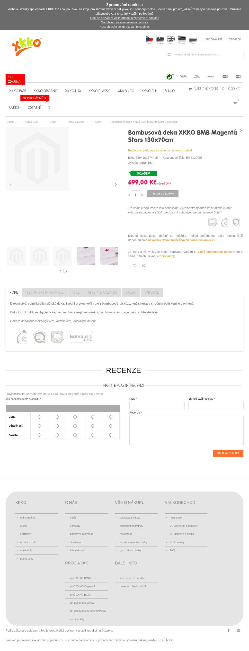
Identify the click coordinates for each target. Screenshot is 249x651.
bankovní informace (81, 533)
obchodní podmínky (131, 525)
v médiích (26, 550)
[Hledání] (169, 54)
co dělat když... (79, 619)
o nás (73, 517)
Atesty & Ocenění (102, 292)
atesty (23, 525)
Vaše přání (238, 100)
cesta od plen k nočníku (134, 586)
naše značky (28, 517)
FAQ (172, 550)
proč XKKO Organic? (82, 586)
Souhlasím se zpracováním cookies (124, 22)
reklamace (126, 533)
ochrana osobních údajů (134, 542)
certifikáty (26, 533)
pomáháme (26, 558)
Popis (14, 292)
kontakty (75, 525)
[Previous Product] (235, 130)
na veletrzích (28, 542)
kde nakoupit (77, 550)
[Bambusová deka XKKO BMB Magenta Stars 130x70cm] (63, 159)
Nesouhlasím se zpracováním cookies (124, 26)
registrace (176, 517)
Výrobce (151, 292)
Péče (76, 292)
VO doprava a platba (182, 533)
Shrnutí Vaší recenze (200, 398)
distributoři (76, 542)
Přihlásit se (234, 38)
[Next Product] (241, 130)
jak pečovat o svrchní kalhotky (88, 610)
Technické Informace (45, 292)
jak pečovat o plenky (82, 602)
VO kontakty (177, 542)
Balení (130, 292)
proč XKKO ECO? (80, 594)
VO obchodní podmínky (184, 525)
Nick (132, 398)
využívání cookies (131, 550)
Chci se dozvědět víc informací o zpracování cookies (124, 18)
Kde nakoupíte (213, 38)
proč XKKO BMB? (80, 578)
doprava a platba (130, 517)
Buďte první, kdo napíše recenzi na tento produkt (160, 150)
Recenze (134, 412)
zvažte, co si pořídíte (132, 578)
